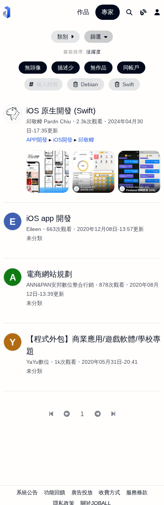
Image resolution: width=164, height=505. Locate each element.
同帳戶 (131, 68)
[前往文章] (143, 12)
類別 (62, 37)
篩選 (95, 37)
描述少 (66, 68)
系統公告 (27, 492)
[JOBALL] (6, 12)
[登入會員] (157, 12)
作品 (83, 12)
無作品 (98, 68)
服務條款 (137, 492)
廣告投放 (82, 492)
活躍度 (93, 52)
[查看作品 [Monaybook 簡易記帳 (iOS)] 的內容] (93, 171)
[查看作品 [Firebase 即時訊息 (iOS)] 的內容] (139, 171)
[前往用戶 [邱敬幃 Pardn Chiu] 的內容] (12, 114)
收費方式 (109, 492)
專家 (107, 12)
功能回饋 (54, 492)
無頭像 (33, 68)
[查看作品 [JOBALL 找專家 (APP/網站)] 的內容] (47, 171)
